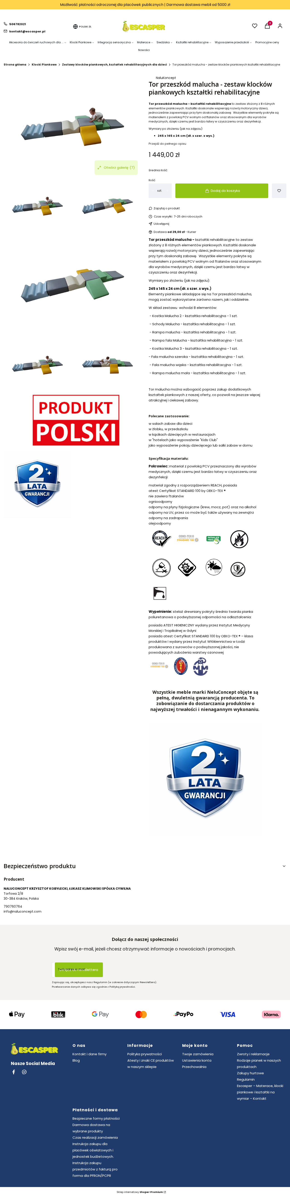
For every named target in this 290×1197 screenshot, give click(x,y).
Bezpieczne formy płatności (96, 1118)
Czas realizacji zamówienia (95, 1137)
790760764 (13, 906)
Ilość (152, 180)
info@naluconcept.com (22, 911)
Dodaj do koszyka (225, 190)
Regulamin (246, 1079)
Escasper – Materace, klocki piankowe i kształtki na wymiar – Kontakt (260, 1092)
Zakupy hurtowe (250, 1073)
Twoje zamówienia (197, 1054)
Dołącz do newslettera (79, 969)
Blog (76, 1060)
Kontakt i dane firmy (89, 1054)
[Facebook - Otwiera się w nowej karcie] (13, 1072)
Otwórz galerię (119, 167)
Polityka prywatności (144, 1054)
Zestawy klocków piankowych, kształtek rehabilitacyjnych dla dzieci (114, 64)
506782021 (17, 24)
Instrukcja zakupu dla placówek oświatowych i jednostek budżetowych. (93, 1150)
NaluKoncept (166, 78)
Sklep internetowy (140, 1192)
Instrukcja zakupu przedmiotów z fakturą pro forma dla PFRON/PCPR (95, 1169)
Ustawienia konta (196, 1060)
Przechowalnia (194, 1066)
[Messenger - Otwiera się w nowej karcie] (24, 1072)
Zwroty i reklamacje (253, 1054)
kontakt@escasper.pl (27, 31)
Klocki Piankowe (44, 64)
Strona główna (15, 64)
